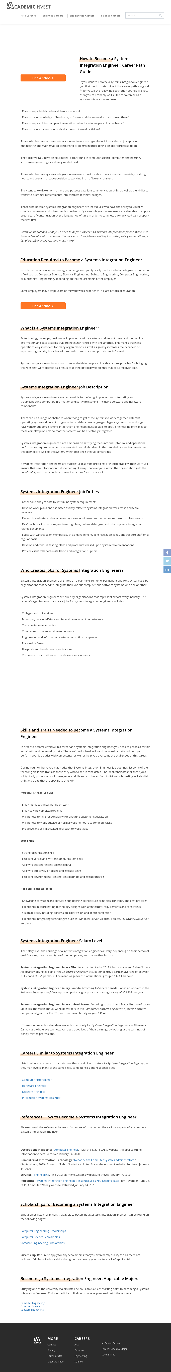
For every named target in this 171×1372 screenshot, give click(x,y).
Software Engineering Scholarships (43, 1243)
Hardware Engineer (34, 1086)
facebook (167, 552)
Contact (51, 1344)
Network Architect (33, 1092)
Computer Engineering (33, 1303)
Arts (76, 1344)
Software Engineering (32, 1309)
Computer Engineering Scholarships (43, 1231)
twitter (167, 561)
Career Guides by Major (114, 1348)
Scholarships (108, 1354)
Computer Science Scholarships (40, 1237)
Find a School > (43, 78)
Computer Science (30, 1306)
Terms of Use (54, 1355)
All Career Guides (111, 1343)
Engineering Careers (82, 15)
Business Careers (53, 15)
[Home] (29, 6)
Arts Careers (28, 15)
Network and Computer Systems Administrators (104, 1160)
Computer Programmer (37, 1080)
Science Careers (110, 15)
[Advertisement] (49, 691)
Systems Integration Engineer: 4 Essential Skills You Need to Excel (78, 1181)
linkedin (167, 569)
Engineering (41, 1175)
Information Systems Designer (41, 1098)
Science (78, 1361)
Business (79, 1350)
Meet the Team (55, 1361)
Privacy (51, 1350)
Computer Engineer (66, 1149)
